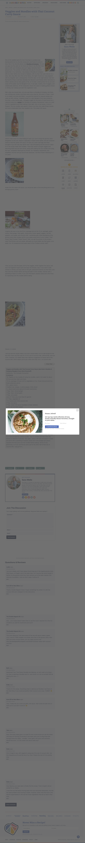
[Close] (77, 410)
